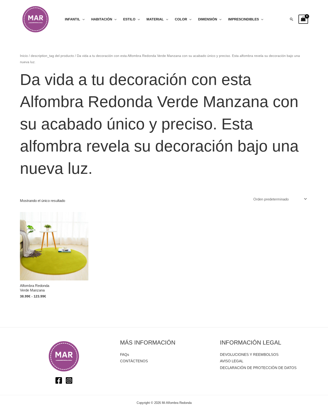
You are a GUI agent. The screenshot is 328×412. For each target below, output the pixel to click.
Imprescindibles (243, 19)
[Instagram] (69, 380)
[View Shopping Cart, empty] (303, 19)
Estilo (129, 19)
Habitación (101, 19)
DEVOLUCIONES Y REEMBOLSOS (249, 354)
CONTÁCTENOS (134, 361)
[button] (291, 19)
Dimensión (207, 19)
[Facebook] (58, 380)
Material (155, 19)
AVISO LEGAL (231, 361)
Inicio (24, 56)
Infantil (72, 19)
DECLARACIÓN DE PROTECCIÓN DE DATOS (258, 368)
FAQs (124, 354)
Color (181, 19)
